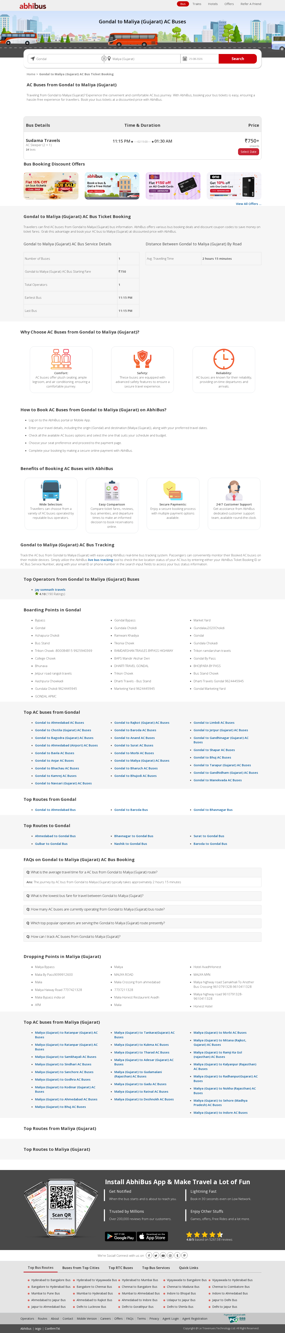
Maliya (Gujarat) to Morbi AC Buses (220, 1032)
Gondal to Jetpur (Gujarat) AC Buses (221, 730)
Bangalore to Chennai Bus (94, 1287)
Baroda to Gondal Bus (210, 843)
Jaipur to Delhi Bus (224, 1300)
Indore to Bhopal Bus (181, 1293)
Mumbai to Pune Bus (45, 1293)
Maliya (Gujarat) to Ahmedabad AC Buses (66, 1099)
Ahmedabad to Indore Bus (140, 1300)
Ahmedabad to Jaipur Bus (48, 1300)
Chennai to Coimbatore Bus (231, 1287)
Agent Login (171, 1318)
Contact (68, 1318)
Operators (27, 1318)
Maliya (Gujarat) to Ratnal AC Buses (141, 1091)
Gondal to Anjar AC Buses (54, 760)
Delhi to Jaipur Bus (224, 1307)
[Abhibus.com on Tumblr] (177, 1256)
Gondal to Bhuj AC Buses (212, 757)
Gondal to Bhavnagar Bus (213, 810)
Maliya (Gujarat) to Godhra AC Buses (63, 1079)
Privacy (154, 1318)
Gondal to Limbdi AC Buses (214, 722)
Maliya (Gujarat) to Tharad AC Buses (141, 1052)
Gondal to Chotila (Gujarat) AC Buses (63, 730)
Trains (196, 4)
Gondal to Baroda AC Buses (135, 730)
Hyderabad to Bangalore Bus (51, 1280)
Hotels (213, 4)
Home (31, 74)
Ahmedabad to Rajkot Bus (94, 1300)
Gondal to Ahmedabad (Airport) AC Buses (66, 745)
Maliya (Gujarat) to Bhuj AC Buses (60, 1107)
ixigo (38, 1328)
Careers (105, 1318)
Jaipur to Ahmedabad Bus (48, 1307)
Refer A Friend (251, 4)
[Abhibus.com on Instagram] (170, 1256)
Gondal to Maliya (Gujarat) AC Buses (141, 760)
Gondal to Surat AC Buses (133, 745)
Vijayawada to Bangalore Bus (187, 1280)
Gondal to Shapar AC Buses (214, 750)
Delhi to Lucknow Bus (91, 1307)
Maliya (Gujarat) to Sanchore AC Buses (64, 1072)
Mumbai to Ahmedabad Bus (141, 1293)
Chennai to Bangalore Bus (139, 1287)
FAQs (130, 1318)
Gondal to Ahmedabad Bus (55, 810)
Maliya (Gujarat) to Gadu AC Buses (140, 1084)
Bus (183, 4)
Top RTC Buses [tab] (120, 1267)
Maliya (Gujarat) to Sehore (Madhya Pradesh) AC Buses (220, 1102)
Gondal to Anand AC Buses (134, 738)
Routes (42, 1318)
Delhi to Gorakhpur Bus (138, 1307)
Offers (229, 4)
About (55, 1318)
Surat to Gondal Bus (209, 836)
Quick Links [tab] (188, 1267)
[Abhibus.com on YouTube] (163, 1256)
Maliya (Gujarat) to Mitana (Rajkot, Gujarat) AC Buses (220, 1042)
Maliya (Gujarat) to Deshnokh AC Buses (144, 1099)
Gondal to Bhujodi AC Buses (135, 776)
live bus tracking (100, 560)
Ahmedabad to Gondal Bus (55, 836)
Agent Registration (194, 1318)
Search (238, 58)
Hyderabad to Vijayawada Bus (97, 1280)
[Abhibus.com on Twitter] (156, 1256)
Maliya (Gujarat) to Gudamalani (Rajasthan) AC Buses (138, 1074)
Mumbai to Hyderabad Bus (95, 1293)
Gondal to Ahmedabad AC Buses (59, 722)
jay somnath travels (50, 589)
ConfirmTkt (52, 1328)
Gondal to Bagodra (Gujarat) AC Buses (64, 738)
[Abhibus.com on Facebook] (149, 1256)
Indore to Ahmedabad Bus (230, 1293)
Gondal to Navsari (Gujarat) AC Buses (63, 783)
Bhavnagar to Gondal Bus (133, 836)
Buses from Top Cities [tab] (80, 1267)
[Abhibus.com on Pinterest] (184, 1256)
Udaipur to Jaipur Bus (181, 1300)
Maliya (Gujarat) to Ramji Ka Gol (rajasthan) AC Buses (218, 1054)
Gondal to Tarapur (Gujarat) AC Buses (222, 765)
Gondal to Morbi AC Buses (134, 753)
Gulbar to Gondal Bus (51, 843)
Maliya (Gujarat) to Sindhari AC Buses (63, 1064)
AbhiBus (26, 1328)
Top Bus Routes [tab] (40, 1267)
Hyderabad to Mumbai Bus (140, 1280)
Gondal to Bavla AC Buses (54, 753)
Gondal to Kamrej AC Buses (56, 776)
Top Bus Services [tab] (156, 1267)
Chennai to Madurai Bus (183, 1287)
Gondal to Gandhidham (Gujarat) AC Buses (226, 772)
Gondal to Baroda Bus (131, 810)
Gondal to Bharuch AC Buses (136, 768)
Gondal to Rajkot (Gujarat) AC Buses (141, 722)
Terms (142, 1318)
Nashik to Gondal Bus (130, 843)
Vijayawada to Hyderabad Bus (232, 1280)
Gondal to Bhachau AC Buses (57, 768)
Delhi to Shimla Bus (180, 1307)
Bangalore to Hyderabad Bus (51, 1287)
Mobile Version (87, 1318)
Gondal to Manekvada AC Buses (218, 780)
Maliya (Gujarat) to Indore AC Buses (221, 1112)
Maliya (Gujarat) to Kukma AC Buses (141, 1044)
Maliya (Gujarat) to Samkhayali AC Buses (65, 1057)
